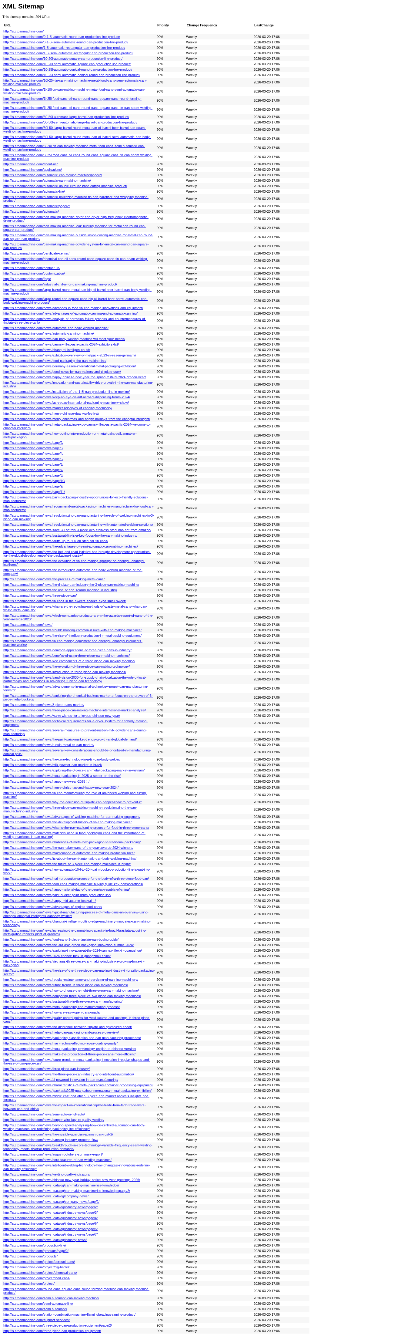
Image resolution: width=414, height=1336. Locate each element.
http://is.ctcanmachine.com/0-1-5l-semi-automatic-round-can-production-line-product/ (65, 42)
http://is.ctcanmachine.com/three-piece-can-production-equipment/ (52, 1331)
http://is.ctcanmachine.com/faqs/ (27, 279)
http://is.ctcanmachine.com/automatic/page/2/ (36, 206)
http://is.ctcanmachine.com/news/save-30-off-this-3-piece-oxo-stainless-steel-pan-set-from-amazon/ (77, 530)
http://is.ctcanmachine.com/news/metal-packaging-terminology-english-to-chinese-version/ (69, 1049)
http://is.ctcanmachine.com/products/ (30, 1256)
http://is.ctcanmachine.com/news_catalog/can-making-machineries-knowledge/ (61, 1185)
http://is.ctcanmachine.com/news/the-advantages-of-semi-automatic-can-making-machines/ (70, 546)
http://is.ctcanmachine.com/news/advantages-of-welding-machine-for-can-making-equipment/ (71, 816)
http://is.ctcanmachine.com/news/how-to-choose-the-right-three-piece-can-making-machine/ (71, 990)
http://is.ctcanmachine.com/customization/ (34, 273)
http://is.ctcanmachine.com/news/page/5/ (33, 459)
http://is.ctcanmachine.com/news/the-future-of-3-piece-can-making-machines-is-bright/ (67, 864)
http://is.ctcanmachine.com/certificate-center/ (36, 253)
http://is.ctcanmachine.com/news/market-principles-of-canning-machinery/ (57, 408)
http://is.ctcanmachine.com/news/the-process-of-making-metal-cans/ (54, 579)
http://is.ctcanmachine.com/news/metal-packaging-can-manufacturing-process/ (61, 1007)
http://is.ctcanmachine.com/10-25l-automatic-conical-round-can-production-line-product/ (67, 69)
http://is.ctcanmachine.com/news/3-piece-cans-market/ (43, 705)
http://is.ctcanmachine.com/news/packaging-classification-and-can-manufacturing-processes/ (72, 1038)
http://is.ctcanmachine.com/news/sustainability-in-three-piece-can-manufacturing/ (62, 1001)
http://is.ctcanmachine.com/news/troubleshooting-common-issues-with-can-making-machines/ (72, 630)
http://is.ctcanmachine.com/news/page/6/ (33, 464)
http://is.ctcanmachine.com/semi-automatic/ (35, 1309)
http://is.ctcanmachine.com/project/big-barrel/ (36, 1267)
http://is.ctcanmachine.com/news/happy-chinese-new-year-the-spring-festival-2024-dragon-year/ (74, 377)
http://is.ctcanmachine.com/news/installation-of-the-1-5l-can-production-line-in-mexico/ (66, 391)
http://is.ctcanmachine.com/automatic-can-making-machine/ (47, 180)
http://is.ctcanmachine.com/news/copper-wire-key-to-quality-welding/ (53, 1120)
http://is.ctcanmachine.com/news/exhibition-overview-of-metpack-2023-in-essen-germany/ (69, 355)
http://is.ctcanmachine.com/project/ (29, 1283)
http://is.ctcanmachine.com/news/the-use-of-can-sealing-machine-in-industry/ (60, 590)
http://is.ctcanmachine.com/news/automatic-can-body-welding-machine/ (56, 328)
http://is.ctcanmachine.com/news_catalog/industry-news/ (45, 1240)
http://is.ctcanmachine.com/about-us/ (30, 164)
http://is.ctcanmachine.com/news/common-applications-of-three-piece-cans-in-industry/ (67, 650)
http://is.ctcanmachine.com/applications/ (32, 169)
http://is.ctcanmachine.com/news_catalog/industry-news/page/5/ (50, 1229)
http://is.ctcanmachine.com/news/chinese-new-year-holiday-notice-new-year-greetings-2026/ (71, 1180)
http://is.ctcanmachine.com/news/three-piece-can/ (40, 595)
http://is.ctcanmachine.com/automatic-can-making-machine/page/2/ (52, 175)
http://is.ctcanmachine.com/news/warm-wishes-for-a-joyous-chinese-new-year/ (61, 715)
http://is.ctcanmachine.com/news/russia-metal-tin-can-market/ (48, 745)
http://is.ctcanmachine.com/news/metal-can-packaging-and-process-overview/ (61, 1032)
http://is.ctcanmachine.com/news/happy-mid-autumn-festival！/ (49, 900)
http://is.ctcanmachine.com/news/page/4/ (33, 453)
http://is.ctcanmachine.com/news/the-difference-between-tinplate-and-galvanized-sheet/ (67, 1027)
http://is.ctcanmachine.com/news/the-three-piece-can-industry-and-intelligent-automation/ (68, 1074)
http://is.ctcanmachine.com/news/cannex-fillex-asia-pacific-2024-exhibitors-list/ (61, 344)
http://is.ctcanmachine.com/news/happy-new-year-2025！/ (46, 781)
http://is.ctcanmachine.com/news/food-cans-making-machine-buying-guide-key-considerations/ (73, 884)
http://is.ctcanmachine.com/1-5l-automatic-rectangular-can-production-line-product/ (64, 47)
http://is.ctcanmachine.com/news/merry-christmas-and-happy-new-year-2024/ (61, 787)
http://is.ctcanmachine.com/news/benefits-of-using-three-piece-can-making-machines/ (66, 655)
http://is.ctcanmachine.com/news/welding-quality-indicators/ (46, 1174)
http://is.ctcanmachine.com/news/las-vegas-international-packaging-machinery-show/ (66, 402)
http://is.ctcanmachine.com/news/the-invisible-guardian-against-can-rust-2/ (58, 1134)
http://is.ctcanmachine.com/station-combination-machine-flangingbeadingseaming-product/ (69, 1314)
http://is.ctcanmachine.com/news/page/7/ (33, 470)
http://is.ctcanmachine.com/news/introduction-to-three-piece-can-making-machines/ (64, 672)
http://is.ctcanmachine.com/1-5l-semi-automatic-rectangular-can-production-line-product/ (68, 53)
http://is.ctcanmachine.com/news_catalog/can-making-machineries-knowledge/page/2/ (66, 1191)
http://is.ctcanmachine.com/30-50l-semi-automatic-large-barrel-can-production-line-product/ (70, 122)
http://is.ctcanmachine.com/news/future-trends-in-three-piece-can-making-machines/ (65, 985)
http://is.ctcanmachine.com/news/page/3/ (33, 448)
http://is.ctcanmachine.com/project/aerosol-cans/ (39, 1261)
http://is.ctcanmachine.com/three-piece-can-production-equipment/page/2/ (57, 1325)
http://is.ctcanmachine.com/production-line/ (34, 1245)
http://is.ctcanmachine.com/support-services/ (36, 1320)
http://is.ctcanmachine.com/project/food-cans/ (36, 1278)
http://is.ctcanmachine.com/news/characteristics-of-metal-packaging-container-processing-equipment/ (78, 1085)
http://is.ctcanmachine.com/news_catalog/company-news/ (45, 1196)
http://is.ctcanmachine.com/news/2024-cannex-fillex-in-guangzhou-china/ (57, 956)
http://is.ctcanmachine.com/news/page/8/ (33, 475)
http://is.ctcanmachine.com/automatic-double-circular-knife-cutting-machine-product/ (65, 186)
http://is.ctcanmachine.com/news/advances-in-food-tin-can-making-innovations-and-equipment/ (73, 308)
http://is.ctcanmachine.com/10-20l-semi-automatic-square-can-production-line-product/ (67, 64)
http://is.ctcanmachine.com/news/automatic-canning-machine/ (48, 333)
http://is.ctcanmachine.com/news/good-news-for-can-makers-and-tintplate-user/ (62, 371)
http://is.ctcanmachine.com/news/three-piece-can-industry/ (46, 1069)
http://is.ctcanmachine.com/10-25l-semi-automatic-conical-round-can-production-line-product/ (71, 75)
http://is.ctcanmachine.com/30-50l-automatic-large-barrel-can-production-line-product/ (66, 117)
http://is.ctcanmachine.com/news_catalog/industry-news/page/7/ (50, 1234)
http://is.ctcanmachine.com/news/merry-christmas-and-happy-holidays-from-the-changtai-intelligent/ (76, 419)
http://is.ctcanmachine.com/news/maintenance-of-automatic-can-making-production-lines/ (69, 853)
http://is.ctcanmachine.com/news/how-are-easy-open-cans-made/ (51, 1012)
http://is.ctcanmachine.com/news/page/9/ (33, 486)
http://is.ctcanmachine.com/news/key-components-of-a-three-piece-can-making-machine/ (69, 661)
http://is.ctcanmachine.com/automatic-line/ (34, 191)
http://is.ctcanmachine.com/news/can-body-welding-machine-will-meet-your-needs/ (64, 339)
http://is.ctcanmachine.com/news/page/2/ (33, 442)
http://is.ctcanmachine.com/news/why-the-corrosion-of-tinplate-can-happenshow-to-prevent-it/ (72, 802)
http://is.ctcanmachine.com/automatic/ (31, 211)
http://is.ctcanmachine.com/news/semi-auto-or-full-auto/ (44, 1114)
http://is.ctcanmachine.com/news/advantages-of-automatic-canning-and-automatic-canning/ (70, 313)
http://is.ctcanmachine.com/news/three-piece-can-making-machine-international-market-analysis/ (74, 710)
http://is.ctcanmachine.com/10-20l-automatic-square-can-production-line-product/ (62, 58)
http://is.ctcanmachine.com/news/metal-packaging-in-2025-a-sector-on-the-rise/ (62, 776)
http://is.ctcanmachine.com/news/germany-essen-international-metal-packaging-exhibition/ (69, 366)
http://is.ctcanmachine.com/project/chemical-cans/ (40, 1272)
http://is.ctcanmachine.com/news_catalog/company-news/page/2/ (51, 1201)
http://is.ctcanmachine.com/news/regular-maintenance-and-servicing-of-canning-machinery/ (70, 979)
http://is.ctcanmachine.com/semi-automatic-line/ (38, 1303)
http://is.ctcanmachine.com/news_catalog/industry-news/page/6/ (50, 1223)
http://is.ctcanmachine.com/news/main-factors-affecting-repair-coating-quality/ (60, 1043)
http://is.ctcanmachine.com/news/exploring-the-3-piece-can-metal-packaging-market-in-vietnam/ (74, 770)
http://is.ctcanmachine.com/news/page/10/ (34, 481)
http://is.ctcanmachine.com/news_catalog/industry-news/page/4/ (50, 1218)
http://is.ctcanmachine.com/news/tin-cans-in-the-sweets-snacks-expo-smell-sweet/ (64, 601)
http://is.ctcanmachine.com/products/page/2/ (35, 1251)
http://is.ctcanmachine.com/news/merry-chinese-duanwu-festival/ (51, 413)
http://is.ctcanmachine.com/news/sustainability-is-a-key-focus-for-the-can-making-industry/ (70, 535)
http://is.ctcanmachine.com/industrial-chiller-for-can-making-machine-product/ (60, 284)
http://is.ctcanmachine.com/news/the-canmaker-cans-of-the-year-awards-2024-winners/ (68, 847)
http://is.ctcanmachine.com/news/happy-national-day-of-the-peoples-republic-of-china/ (66, 889)
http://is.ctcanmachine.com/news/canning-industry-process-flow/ (50, 1140)
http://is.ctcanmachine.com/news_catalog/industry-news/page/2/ (50, 1207)
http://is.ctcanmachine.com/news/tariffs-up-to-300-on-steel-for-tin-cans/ (55, 541)
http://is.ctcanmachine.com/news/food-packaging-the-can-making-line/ (54, 361)
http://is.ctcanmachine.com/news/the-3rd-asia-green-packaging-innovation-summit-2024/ (68, 945)
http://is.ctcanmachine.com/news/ (27, 624)
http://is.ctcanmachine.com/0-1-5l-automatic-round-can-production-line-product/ (61, 37)
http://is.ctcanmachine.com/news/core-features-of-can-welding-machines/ (57, 1160)
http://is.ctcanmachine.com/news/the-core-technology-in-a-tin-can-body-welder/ (61, 759)
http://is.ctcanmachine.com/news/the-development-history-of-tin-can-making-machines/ (67, 822)
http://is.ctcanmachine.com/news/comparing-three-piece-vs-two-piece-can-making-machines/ (72, 996)
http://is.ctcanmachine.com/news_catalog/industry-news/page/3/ (50, 1212)
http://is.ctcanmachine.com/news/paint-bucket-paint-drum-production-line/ (57, 895)
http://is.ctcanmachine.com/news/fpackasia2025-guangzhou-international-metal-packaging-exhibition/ (77, 1090)
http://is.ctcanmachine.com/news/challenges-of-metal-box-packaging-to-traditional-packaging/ (72, 842)
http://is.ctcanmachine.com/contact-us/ (31, 268)
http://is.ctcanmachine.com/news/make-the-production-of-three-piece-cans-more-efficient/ (69, 1054)
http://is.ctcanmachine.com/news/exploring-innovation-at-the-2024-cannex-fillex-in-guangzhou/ (72, 950)
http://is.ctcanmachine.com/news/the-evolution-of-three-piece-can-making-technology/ (66, 666)
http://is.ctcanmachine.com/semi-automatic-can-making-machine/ (51, 1298)
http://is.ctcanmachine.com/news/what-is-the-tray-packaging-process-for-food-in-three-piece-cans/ (76, 827)
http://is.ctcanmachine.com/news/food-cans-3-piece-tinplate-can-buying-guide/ (61, 939)
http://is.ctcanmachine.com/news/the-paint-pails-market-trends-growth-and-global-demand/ (70, 739)
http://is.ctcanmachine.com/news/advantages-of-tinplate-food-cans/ (52, 907)
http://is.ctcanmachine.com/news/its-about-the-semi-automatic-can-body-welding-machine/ (69, 858)
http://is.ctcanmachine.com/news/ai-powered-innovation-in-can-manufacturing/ (60, 1079)
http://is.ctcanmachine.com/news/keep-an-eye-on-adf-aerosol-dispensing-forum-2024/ (66, 397)
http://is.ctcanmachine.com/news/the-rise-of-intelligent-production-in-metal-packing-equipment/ (72, 635)
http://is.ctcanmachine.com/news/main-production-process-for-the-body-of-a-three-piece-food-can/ (76, 878)
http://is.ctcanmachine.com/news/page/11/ (34, 492)
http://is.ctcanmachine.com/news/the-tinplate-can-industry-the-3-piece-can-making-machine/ (71, 584)
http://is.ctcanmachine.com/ (23, 31)
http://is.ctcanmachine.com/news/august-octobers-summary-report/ (53, 1154)
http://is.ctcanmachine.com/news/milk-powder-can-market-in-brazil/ (52, 765)
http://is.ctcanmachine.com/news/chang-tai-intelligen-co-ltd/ (46, 350)
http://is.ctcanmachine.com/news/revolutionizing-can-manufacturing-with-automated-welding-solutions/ (78, 524)
